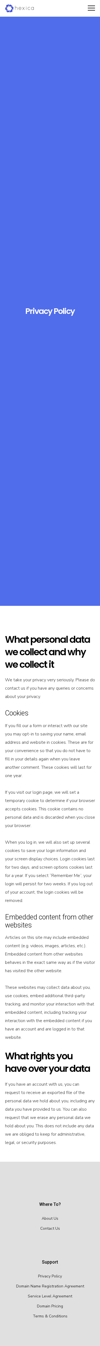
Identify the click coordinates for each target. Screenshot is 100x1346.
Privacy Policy (50, 1276)
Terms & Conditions (50, 1316)
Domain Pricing (50, 1306)
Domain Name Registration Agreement (50, 1286)
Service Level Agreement (50, 1296)
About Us (50, 1218)
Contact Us (50, 1228)
